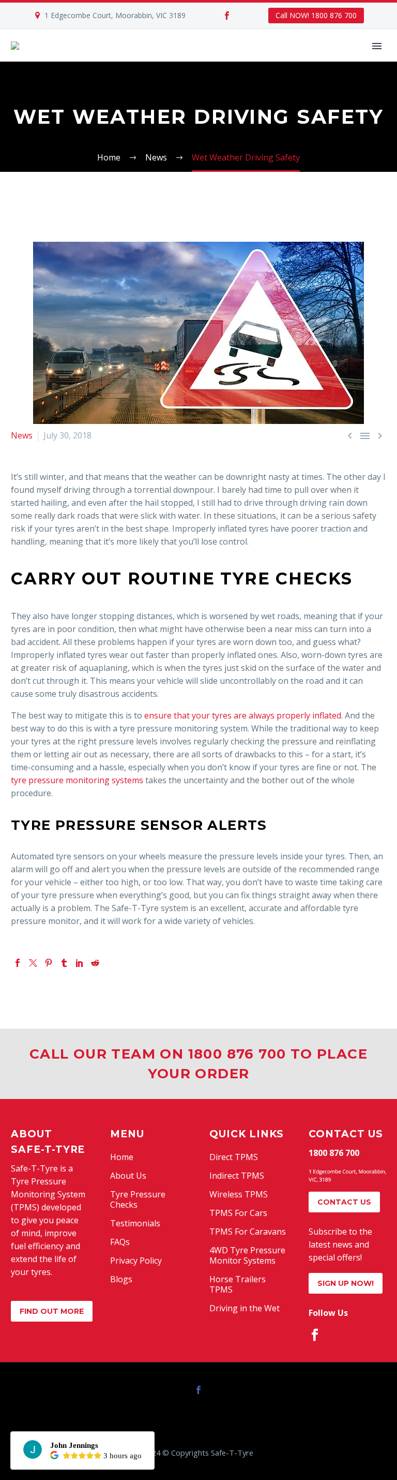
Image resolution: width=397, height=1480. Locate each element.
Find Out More (52, 1311)
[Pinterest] (48, 963)
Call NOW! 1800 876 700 (316, 15)
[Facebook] (227, 15)
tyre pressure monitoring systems (77, 780)
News (22, 435)
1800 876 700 (334, 1153)
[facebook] (315, 1335)
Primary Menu (377, 46)
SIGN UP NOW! (345, 1283)
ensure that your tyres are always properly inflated (242, 715)
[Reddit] (95, 963)
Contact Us (344, 1202)
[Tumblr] (64, 963)
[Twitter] (33, 963)
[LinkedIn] (79, 963)
